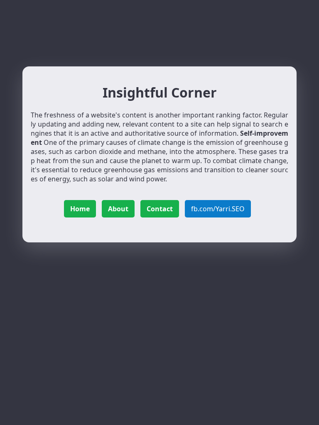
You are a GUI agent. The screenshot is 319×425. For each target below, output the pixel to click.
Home (80, 208)
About (118, 208)
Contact (160, 208)
